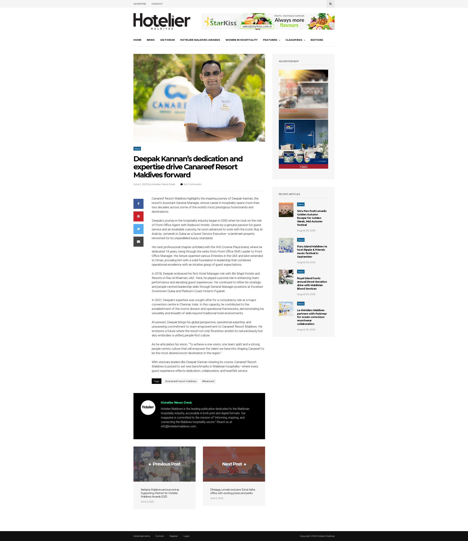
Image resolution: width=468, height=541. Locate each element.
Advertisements (141, 536)
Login (187, 536)
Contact (157, 3)
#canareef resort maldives (181, 381)
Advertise (139, 3)
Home (137, 39)
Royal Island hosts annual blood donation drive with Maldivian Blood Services (312, 283)
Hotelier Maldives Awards (200, 39)
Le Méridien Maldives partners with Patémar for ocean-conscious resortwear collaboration (312, 317)
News (151, 39)
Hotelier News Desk (163, 184)
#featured (208, 381)
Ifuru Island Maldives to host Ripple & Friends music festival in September (312, 252)
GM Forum (167, 39)
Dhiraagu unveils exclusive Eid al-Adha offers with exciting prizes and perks (232, 491)
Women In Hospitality (242, 39)
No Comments (192, 184)
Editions (317, 39)
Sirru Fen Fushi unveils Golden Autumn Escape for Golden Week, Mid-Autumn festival (312, 218)
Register (173, 536)
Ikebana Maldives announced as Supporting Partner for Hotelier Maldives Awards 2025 (160, 493)
